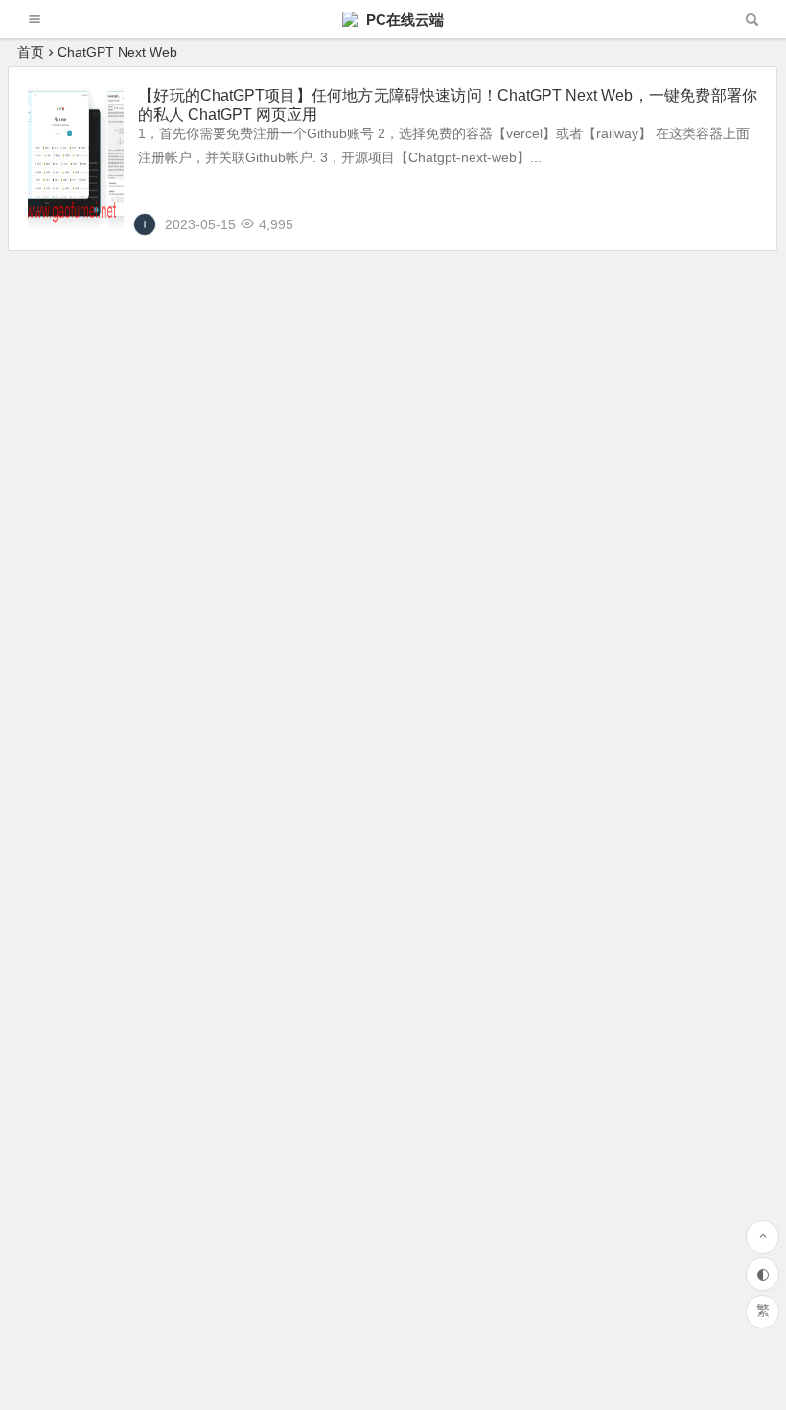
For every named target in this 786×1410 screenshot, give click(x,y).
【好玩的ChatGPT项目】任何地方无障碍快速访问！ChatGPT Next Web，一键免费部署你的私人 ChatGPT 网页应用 (447, 105)
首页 (30, 51)
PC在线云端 (403, 20)
